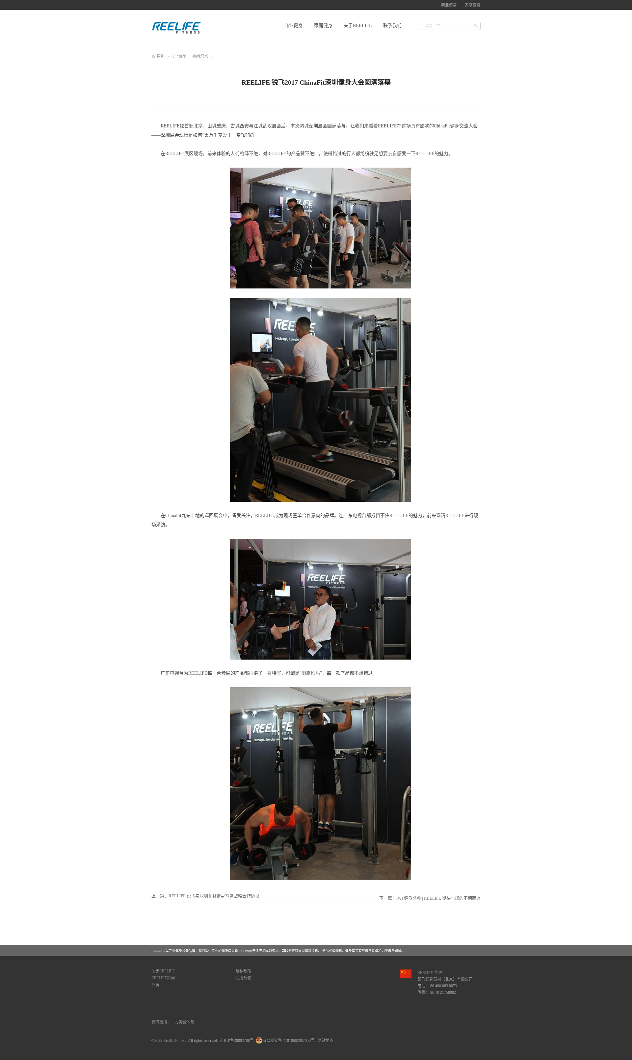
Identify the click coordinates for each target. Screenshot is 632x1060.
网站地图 (324, 1040)
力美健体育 (184, 1022)
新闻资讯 (200, 56)
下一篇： (430, 898)
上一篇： (205, 895)
